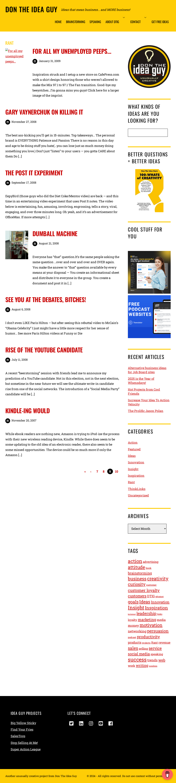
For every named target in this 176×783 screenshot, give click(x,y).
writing (142, 665)
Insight (133, 469)
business (137, 578)
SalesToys (18, 736)
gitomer (159, 596)
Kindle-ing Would (27, 410)
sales (133, 648)
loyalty (132, 620)
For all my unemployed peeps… (71, 51)
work (131, 666)
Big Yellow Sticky (23, 723)
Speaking (95, 21)
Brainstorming (75, 21)
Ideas (132, 456)
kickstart (132, 614)
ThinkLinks (136, 489)
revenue (164, 642)
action (135, 561)
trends (152, 660)
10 (116, 471)
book (148, 568)
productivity (148, 636)
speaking (157, 654)
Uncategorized (138, 495)
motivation (151, 625)
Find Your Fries (22, 729)
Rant (131, 482)
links (159, 614)
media (161, 620)
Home (58, 21)
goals (133, 602)
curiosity (136, 584)
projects (146, 642)
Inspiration (136, 475)
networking (137, 631)
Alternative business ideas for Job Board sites (147, 370)
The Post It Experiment (34, 172)
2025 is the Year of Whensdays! (141, 381)
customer (151, 584)
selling (143, 649)
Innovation (136, 462)
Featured (134, 449)
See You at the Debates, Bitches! (45, 299)
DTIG (151, 596)
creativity (157, 578)
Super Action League (26, 749)
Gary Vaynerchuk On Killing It (44, 111)
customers (137, 595)
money (133, 625)
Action (133, 442)
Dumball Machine (54, 233)
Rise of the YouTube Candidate (44, 349)
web (161, 660)
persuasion (158, 630)
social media (139, 653)
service (155, 648)
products (134, 642)
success (137, 659)
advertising (150, 562)
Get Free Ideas (160, 21)
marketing (147, 619)
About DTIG (112, 21)
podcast (132, 637)
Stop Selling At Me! (24, 743)
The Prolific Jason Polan (145, 411)
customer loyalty (144, 590)
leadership (146, 613)
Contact (135, 21)
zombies (153, 665)
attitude (136, 567)
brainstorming (140, 573)
